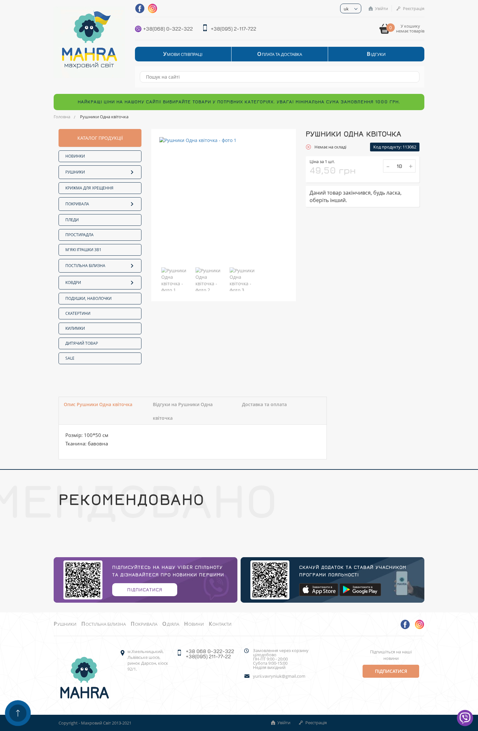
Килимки (75, 328)
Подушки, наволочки (88, 298)
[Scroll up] (18, 713)
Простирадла (79, 234)
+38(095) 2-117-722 (233, 29)
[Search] (411, 76)
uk (346, 9)
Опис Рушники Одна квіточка (98, 404)
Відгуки (376, 54)
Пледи (72, 220)
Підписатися (144, 589)
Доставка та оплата (264, 404)
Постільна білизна (85, 265)
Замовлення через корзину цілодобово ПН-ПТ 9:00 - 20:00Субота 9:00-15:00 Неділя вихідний (281, 659)
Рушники (75, 172)
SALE (69, 358)
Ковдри (73, 282)
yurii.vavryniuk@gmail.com (279, 676)
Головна (62, 117)
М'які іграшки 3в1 (83, 249)
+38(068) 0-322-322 (168, 29)
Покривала (77, 204)
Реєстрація (413, 8)
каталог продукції (100, 138)
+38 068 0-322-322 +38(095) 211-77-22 (210, 653)
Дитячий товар (81, 343)
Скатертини (77, 313)
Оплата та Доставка (279, 54)
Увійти (381, 8)
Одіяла (170, 624)
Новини (194, 624)
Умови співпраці (183, 54)
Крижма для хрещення (89, 188)
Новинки (75, 156)
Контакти (220, 624)
